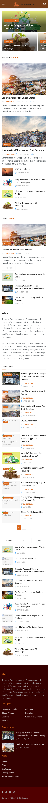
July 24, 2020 (20, 280)
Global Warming (9, 713)
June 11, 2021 (21, 197)
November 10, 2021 (23, 173)
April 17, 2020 (27, 519)
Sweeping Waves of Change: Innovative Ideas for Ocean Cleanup (29, 287)
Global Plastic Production (32, 512)
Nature (5, 513)
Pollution (5, 421)
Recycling (8, 41)
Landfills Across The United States (18, 97)
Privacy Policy (8, 772)
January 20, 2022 (23, 154)
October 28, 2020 (28, 492)
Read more (9, 268)
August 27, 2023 (22, 292)
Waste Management (8, 498)
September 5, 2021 (22, 186)
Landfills (7, 92)
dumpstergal (9, 102)
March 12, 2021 (22, 209)
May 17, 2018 (20, 303)
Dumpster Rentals (11, 21)
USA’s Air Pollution (22, 169)
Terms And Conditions (11, 776)
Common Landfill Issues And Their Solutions (23, 150)
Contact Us (6, 769)
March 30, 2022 (23, 102)
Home (4, 761)
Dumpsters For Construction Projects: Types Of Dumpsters (30, 181)
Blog (4, 765)
